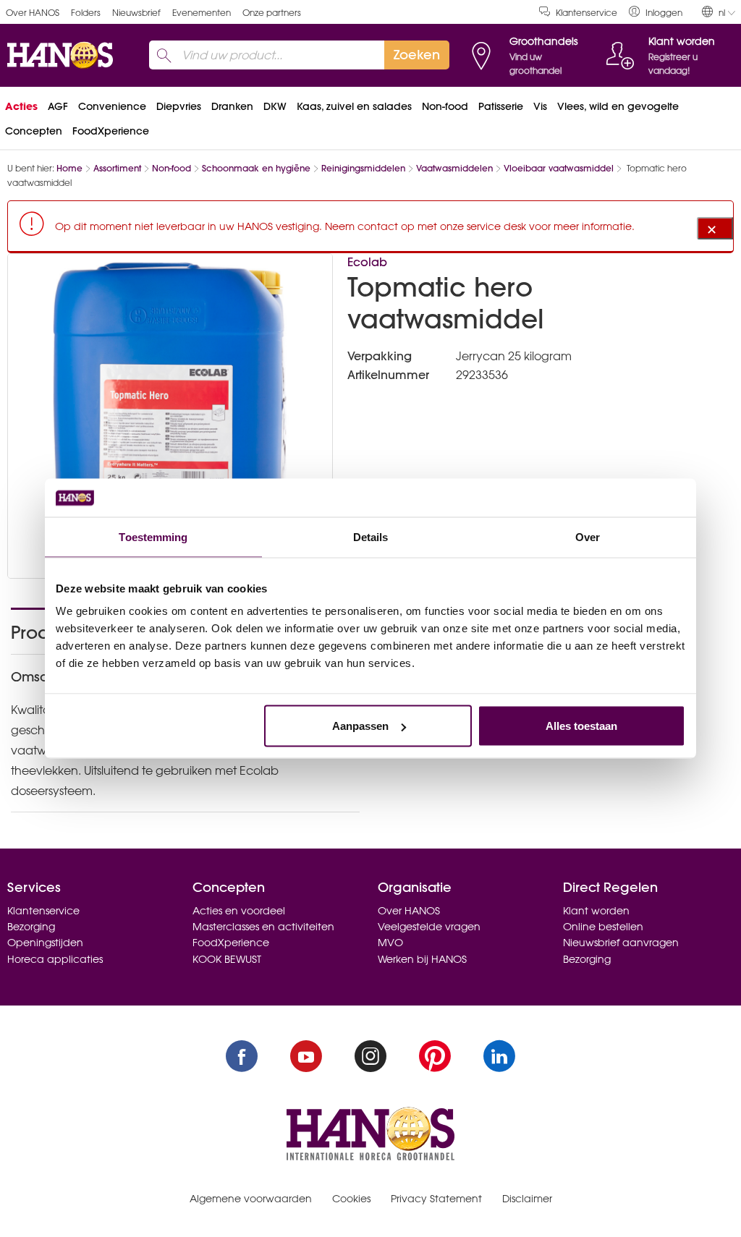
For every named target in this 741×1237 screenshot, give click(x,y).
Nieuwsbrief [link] (136, 13)
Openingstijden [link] (45, 942)
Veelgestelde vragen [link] (429, 926)
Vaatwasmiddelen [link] (454, 168)
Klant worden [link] (596, 911)
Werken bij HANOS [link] (422, 959)
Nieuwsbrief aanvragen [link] (621, 942)
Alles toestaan (581, 726)
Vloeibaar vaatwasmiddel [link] (559, 168)
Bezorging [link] (31, 926)
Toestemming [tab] (153, 536)
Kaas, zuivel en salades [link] (354, 106)
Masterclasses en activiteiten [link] (263, 926)
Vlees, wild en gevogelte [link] (618, 106)
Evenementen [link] (201, 13)
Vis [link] (540, 106)
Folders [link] (86, 13)
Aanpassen (360, 726)
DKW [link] (275, 106)
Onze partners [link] (271, 13)
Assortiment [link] (117, 168)
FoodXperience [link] (110, 131)
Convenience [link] (112, 106)
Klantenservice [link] (586, 13)
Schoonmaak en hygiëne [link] (256, 168)
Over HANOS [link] (32, 13)
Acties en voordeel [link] (238, 911)
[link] (655, 12)
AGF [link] (58, 106)
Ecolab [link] (367, 262)
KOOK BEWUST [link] (226, 959)
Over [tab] (587, 536)
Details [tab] (371, 536)
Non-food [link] (445, 106)
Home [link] (69, 168)
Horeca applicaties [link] (55, 959)
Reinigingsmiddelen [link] (363, 168)
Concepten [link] (33, 131)
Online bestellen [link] (603, 926)
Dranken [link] (232, 106)
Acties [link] (21, 106)
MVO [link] (390, 942)
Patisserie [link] (500, 106)
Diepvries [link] (178, 106)
